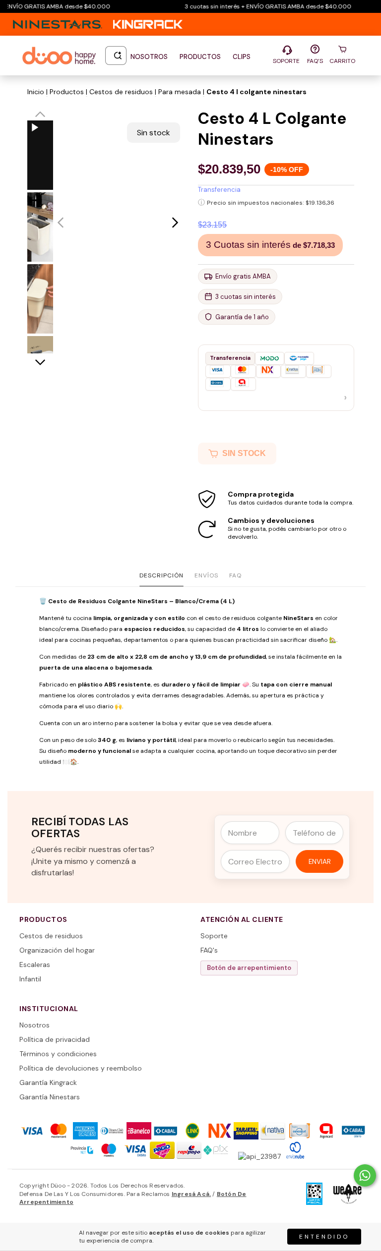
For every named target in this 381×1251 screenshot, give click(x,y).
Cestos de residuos (121, 91)
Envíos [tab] (206, 575)
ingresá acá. (191, 1194)
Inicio (35, 91)
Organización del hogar (57, 950)
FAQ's (209, 950)
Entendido (324, 1237)
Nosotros (149, 57)
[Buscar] (118, 55)
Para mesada (179, 91)
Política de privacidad (54, 1039)
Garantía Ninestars (49, 1096)
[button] (276, 377)
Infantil (30, 978)
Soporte (214, 935)
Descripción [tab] (161, 575)
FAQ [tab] (235, 575)
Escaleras (34, 964)
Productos (200, 57)
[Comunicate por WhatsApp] (365, 1175)
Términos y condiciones (58, 1053)
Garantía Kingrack (48, 1082)
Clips (242, 57)
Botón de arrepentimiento (249, 968)
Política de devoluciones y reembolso (80, 1068)
